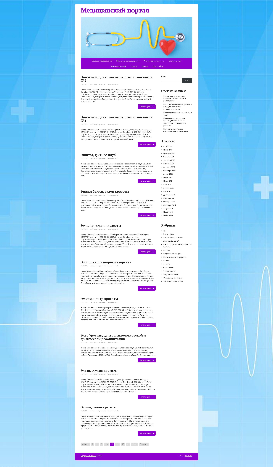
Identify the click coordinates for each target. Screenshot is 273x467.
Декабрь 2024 (169, 195)
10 (107, 444)
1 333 (134, 444)
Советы (134, 66)
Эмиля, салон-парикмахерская (106, 262)
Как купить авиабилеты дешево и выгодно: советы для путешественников (177, 106)
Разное (145, 66)
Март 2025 (167, 191)
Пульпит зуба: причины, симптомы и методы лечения (175, 130)
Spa (91, 84)
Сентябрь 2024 (169, 205)
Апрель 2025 (168, 188)
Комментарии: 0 (113, 84)
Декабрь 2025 (169, 160)
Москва (94, 84)
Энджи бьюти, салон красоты (105, 191)
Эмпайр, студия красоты (101, 225)
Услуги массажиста (171, 274)
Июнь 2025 (168, 181)
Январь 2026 (168, 156)
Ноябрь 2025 (168, 163)
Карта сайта (157, 66)
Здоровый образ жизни (102, 61)
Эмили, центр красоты (99, 299)
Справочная (101, 84)
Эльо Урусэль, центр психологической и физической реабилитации (113, 337)
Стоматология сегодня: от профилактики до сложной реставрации (174, 98)
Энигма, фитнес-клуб (98, 155)
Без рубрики (168, 234)
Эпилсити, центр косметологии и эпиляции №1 (116, 119)
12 (117, 444)
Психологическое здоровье (127, 61)
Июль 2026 (168, 150)
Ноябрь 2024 (168, 198)
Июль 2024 (168, 212)
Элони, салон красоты (99, 407)
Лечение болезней (118, 66)
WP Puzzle (188, 456)
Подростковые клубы (172, 253)
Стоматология (175, 61)
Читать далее (146, 107)
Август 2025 (168, 174)
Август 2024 (168, 208)
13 (123, 444)
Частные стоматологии (173, 281)
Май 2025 (167, 184)
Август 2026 (168, 146)
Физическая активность (154, 61)
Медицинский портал (88, 456)
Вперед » (143, 444)
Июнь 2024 (168, 215)
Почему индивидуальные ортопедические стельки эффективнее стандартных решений (174, 122)
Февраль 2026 (169, 153)
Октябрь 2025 (169, 167)
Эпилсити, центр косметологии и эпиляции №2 (116, 79)
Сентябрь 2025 (169, 170)
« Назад (85, 444)
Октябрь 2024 (169, 202)
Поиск (163, 76)
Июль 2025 (168, 177)
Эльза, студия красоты (99, 370)
